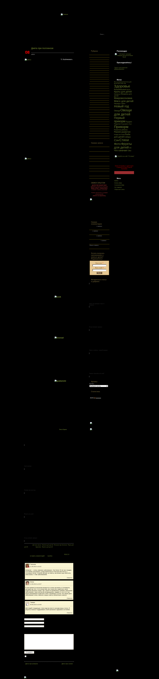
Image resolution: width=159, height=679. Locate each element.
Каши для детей (96, 65)
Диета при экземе (67, 663)
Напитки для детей (97, 67)
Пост (130, 124)
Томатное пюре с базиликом (98, 160)
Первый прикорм (119, 119)
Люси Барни (63, 429)
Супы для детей (96, 82)
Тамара (32, 602)
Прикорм (121, 127)
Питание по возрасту (97, 69)
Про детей (93, 127)
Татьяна (33, 564)
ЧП (130, 148)
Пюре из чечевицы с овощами (99, 145)
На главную (118, 187)
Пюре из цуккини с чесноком (99, 177)
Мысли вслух (94, 108)
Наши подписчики (95, 111)
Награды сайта (119, 103)
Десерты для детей (97, 63)
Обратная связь (112, 4)
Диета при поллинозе (42, 48)
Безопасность (95, 125)
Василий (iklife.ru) (95, 240)
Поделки (117, 124)
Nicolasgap (93, 226)
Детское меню (94, 58)
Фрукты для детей (123, 145)
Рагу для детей (96, 78)
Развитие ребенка (120, 130)
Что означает (121, 150)
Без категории (94, 53)
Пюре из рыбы (94, 167)
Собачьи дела (94, 134)
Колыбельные (120, 89)
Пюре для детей (96, 76)
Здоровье (122, 86)
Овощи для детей (123, 112)
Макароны (117, 94)
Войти (116, 180)
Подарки (129, 122)
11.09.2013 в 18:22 (35, 566)
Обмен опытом (94, 113)
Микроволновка (123, 98)
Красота (92, 94)
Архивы (91, 383)
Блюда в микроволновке (98, 99)
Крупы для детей (123, 91)
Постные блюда (96, 106)
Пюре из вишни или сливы (98, 157)
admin (33, 54)
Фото (91, 137)
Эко (129, 150)
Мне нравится (95, 120)
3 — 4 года (94, 89)
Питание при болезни (98, 71)
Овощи (117, 111)
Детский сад (122, 83)
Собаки (127, 137)
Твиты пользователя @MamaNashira (120, 68)
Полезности (93, 123)
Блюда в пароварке (97, 101)
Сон (116, 140)
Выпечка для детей (97, 61)
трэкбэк (49, 556)
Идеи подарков (94, 92)
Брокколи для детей (96, 242)
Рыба (123, 134)
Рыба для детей (122, 135)
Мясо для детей (123, 101)
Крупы (128, 89)
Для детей (93, 85)
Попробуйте (124, 124)
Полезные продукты (97, 74)
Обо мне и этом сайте (92, 4)
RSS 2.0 (66, 554)
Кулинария (93, 97)
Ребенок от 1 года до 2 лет (99, 132)
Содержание (131, 4)
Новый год (121, 106)
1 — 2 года (94, 87)
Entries (118, 183)
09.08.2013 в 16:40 (35, 604)
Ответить (69, 577)
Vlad (91, 231)
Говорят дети (95, 118)
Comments (119, 185)
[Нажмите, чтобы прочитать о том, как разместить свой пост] (99, 208)
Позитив (92, 116)
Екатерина (93, 236)
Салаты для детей (97, 80)
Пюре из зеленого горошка (98, 169)
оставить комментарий (37, 556)
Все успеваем (94, 56)
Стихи (124, 140)
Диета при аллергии (31, 663)
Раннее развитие (122, 132)
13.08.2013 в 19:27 (35, 584)
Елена (32, 582)
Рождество (117, 134)
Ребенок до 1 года (96, 130)
